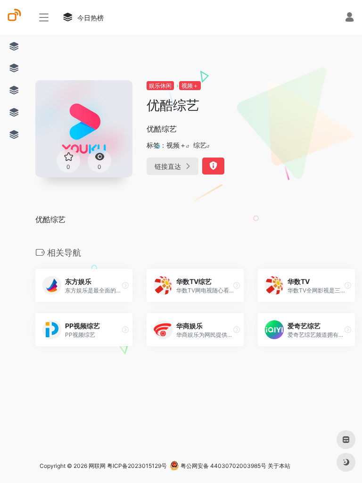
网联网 (97, 465)
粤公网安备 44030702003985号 (222, 465)
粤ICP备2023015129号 (137, 465)
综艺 (199, 145)
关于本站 (279, 465)
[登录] (349, 18)
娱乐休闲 (160, 85)
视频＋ (189, 85)
